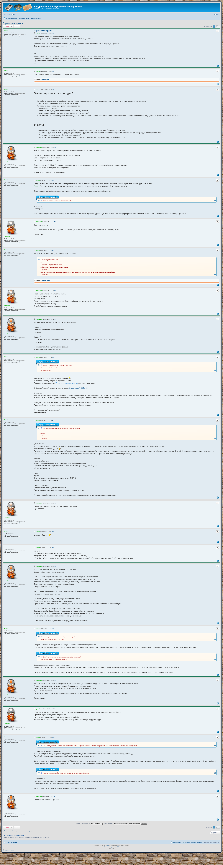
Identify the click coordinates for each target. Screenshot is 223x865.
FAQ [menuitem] (14, 14)
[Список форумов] (18, 7)
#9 (55, 319)
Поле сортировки (108, 823)
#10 (53, 357)
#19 (53, 737)
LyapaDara (7, 162)
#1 (53, 33)
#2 (53, 71)
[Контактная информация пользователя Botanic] (19, 35)
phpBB (108, 845)
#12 (55, 503)
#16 (53, 628)
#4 (55, 147)
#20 (55, 796)
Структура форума (13, 23)
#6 (55, 221)
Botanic (6, 30)
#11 (53, 420)
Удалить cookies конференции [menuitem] (193, 842)
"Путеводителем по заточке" (67, 383)
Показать (46, 80)
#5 (53, 180)
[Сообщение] (34, 33)
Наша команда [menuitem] (177, 842)
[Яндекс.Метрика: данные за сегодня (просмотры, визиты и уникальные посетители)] (8, 850)
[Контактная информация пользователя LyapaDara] (19, 167)
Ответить (7, 26)
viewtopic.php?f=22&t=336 (78, 388)
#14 (53, 547)
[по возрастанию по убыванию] (135, 823)
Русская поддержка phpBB (111, 847)
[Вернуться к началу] (218, 66)
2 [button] (216, 26)
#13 (53, 531)
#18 (55, 709)
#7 (53, 250)
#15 (55, 566)
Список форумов (11, 842)
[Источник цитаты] (41, 201)
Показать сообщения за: (83, 823)
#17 (55, 680)
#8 (55, 290)
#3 (53, 89)
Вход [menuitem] (217, 14)
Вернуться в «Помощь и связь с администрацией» (19, 831)
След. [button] (219, 27)
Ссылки (8, 14)
